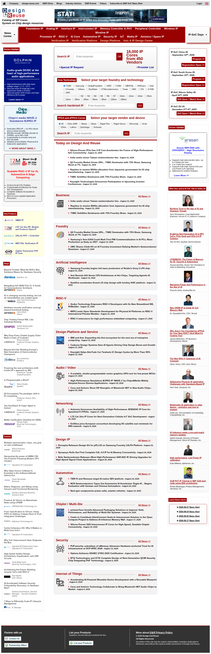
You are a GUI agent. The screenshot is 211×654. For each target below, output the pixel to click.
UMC (134, 89)
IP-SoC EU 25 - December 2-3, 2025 (184, 108)
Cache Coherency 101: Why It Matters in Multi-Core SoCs (23, 529)
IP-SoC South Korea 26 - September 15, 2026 (183, 73)
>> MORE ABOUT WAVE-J (22, 148)
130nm (114, 99)
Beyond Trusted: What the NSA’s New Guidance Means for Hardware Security (22, 271)
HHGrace (141, 86)
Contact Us (13, 638)
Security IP (110, 36)
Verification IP (60, 40)
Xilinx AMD (72, 124)
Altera (93, 124)
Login (199, 3)
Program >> (199, 59)
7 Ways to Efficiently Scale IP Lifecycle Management (22, 602)
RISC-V (63, 36)
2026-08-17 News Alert (189, 520)
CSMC (119, 86)
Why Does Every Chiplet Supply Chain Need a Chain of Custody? (22, 336)
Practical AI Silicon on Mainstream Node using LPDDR (20, 501)
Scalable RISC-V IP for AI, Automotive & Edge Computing (23, 174)
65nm (95, 99)
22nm (68, 99)
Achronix (98, 127)
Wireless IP (171, 28)
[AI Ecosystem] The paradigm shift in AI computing (22, 394)
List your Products (82, 643)
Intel (152, 86)
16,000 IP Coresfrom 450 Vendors (134, 56)
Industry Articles (73, 3)
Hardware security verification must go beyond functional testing (22, 308)
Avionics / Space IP (152, 36)
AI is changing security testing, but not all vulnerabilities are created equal (22, 296)
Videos (103, 3)
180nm (124, 99)
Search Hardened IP (70, 105)
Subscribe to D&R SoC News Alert (126, 3)
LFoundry (70, 89)
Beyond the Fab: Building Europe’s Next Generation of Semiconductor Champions (21, 352)
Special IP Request (72, 67)
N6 (108, 96)
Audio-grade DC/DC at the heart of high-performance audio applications (23, 73)
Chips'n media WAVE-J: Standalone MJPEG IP (22, 119)
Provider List (146, 67)
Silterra (81, 89)
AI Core (75, 36)
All (62, 124)
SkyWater (93, 89)
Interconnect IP (87, 28)
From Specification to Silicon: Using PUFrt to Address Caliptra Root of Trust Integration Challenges (22, 514)
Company (13, 3)
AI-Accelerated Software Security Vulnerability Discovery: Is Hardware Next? (21, 585)
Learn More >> (181, 175)
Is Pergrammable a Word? (16, 380)
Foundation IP (34, 28)
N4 (95, 96)
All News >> (144, 196)
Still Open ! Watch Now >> (191, 99)
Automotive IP (91, 36)
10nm (122, 96)
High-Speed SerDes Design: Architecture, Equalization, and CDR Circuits (21, 556)
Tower (125, 89)
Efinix (63, 127)
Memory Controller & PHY (116, 28)
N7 (114, 96)
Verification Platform (84, 40)
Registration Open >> (193, 65)
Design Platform (110, 40)
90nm (104, 99)
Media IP (132, 36)
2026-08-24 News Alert (189, 512)
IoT (122, 36)
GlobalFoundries (95, 86)
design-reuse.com (30, 3)
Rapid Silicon (120, 124)
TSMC (69, 86)
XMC (68, 92)
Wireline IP (102, 32)
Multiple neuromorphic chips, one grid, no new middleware (23, 444)
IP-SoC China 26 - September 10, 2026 (182, 53)
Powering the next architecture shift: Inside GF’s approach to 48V (21, 369)
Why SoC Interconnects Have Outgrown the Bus (23, 541)
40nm (86, 99)
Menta (84, 124)
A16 (75, 96)
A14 (67, 96)
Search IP (63, 56)
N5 (101, 96)
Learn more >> (16, 99)
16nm (140, 96)
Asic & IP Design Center (138, 40)
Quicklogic (85, 127)
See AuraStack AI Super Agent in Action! (20, 407)
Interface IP (68, 28)
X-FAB (151, 89)
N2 (82, 96)
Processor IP (48, 36)
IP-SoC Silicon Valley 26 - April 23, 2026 (183, 93)
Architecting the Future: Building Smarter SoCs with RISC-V (19, 571)
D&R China (48, 3)
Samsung (80, 86)
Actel (144, 124)
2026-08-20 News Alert (189, 516)
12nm (131, 96)
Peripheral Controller (148, 28)
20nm (149, 96)
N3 (88, 96)
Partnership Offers (17, 645)
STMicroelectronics (110, 89)
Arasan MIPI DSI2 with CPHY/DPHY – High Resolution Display (188, 150)
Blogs (59, 3)
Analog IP (52, 28)
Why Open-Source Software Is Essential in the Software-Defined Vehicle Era (20, 473)
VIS (142, 89)
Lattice (73, 127)
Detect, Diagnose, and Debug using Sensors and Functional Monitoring (21, 488)
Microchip (134, 124)
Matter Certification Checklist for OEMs (22, 420)
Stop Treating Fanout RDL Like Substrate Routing (18, 320)
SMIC (109, 86)
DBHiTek (129, 86)
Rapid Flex (105, 124)
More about (154, 632)
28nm (77, 99)
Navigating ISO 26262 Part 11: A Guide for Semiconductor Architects (22, 286)
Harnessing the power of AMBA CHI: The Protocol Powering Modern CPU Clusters (21, 458)
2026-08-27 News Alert (189, 507)
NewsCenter (8, 35)
